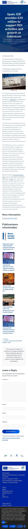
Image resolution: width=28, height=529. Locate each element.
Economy (6, 341)
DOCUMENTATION (7, 491)
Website (4, 422)
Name (4, 404)
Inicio (5, 40)
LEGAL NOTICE (6, 503)
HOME (4, 487)
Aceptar (4, 526)
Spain (11, 179)
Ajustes (19, 526)
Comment (5, 379)
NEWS (4, 489)
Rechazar (12, 526)
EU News (9, 40)
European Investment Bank (9, 218)
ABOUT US (5, 497)
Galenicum (13, 99)
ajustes (3, 522)
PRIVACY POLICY (7, 505)
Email (4, 413)
